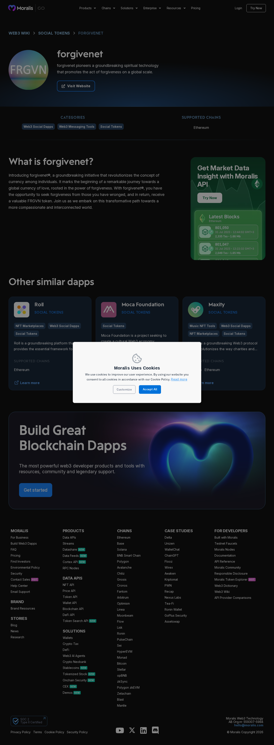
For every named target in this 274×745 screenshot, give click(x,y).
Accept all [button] (150, 389)
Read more (179, 379)
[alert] (137, 372)
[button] (124, 389)
